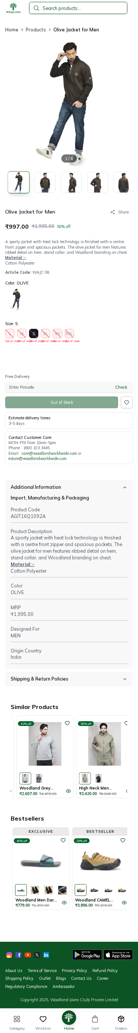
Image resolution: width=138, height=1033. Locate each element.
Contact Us (81, 978)
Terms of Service (42, 970)
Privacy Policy (74, 970)
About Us (13, 970)
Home (11, 30)
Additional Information (36, 487)
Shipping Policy (19, 978)
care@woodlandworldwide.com (49, 453)
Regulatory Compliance (26, 986)
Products (36, 30)
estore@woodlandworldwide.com (37, 458)
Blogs (61, 978)
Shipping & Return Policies (39, 679)
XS (57, 334)
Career (103, 978)
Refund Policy (105, 970)
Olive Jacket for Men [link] (76, 30)
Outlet (45, 978)
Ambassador (64, 986)
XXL (69, 334)
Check (121, 387)
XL (45, 334)
